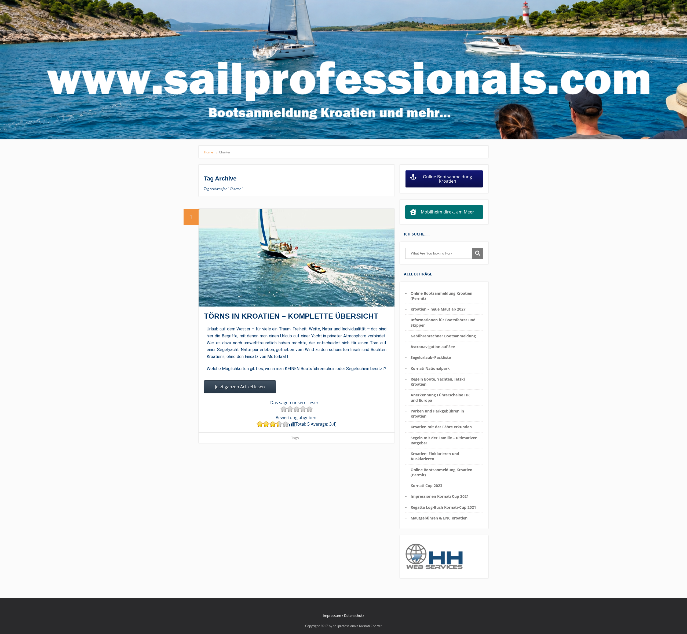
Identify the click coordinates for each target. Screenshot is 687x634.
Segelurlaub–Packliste (431, 357)
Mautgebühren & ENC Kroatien (439, 518)
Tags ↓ (296, 437)
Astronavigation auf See (433, 346)
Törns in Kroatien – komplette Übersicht (291, 316)
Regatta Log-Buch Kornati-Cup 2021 (443, 507)
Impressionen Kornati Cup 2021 (440, 496)
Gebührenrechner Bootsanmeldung (443, 335)
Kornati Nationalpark (430, 368)
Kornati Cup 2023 (426, 485)
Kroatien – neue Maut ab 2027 (438, 309)
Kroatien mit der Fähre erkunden (441, 426)
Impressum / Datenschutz (343, 615)
